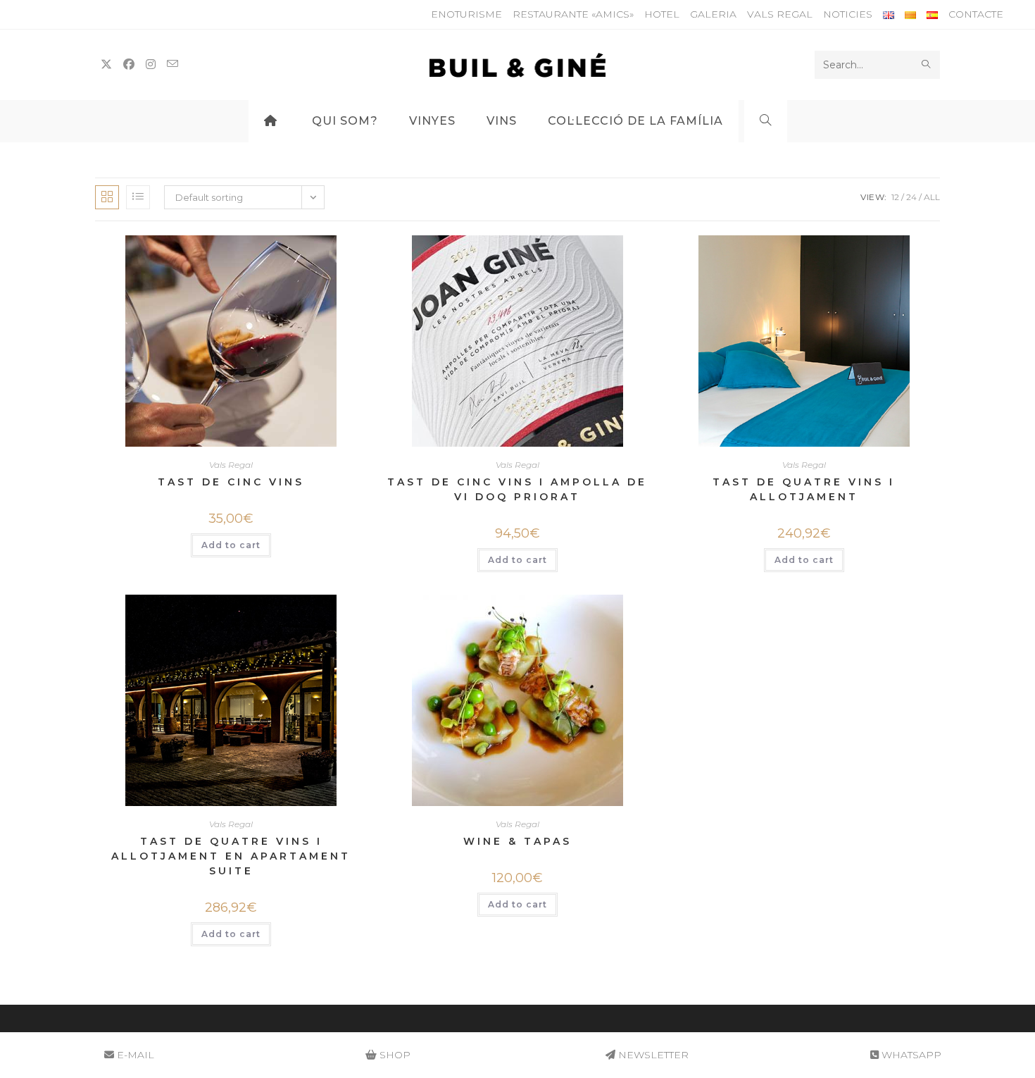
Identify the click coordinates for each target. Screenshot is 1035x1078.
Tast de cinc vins (231, 482)
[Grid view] (107, 197)
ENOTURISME (466, 14)
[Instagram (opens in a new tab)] (150, 64)
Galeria (713, 14)
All (932, 197)
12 (895, 197)
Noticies (847, 14)
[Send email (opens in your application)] (172, 64)
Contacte (975, 14)
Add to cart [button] (231, 545)
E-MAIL (134, 1054)
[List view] (138, 197)
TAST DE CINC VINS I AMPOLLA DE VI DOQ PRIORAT (517, 489)
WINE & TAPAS (517, 841)
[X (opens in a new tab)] (106, 64)
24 (911, 197)
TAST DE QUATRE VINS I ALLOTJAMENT (804, 489)
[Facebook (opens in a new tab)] (129, 64)
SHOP (393, 1054)
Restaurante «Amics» (573, 14)
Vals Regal (780, 14)
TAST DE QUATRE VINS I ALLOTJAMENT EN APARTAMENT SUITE (231, 856)
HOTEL (661, 14)
